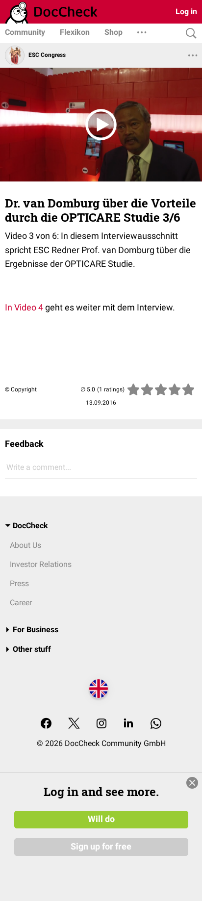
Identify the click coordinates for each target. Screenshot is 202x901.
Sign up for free (101, 846)
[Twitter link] (74, 724)
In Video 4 (24, 307)
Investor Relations (41, 564)
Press (19, 583)
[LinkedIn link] (128, 724)
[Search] (188, 33)
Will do (101, 819)
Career (21, 602)
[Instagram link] (101, 724)
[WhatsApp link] (156, 724)
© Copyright (21, 389)
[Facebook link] (46, 724)
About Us (25, 545)
